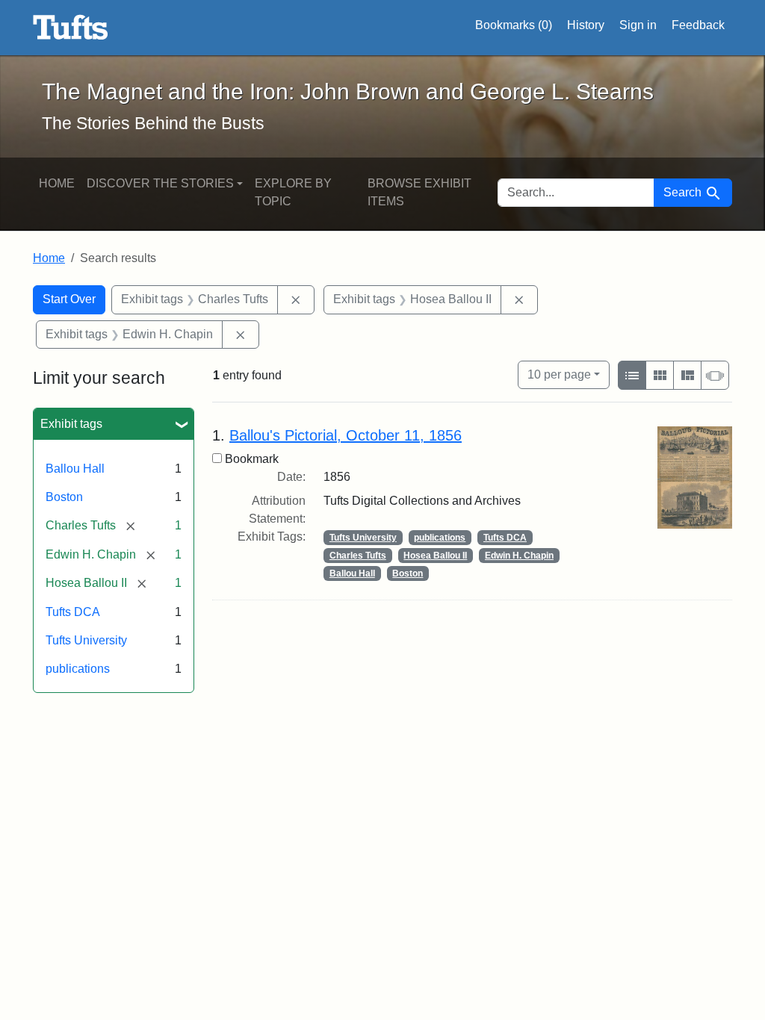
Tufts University (86, 640)
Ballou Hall (75, 468)
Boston (64, 497)
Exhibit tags (71, 423)
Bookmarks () (513, 25)
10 (559, 374)
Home (57, 183)
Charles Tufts (357, 555)
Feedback (698, 25)
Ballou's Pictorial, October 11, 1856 (345, 435)
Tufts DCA (73, 612)
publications (78, 668)
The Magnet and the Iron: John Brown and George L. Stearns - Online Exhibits (70, 27)
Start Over (69, 299)
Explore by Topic (293, 192)
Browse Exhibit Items (419, 192)
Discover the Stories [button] (160, 183)
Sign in (638, 25)
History (585, 25)
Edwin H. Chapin (519, 555)
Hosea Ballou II (435, 555)
